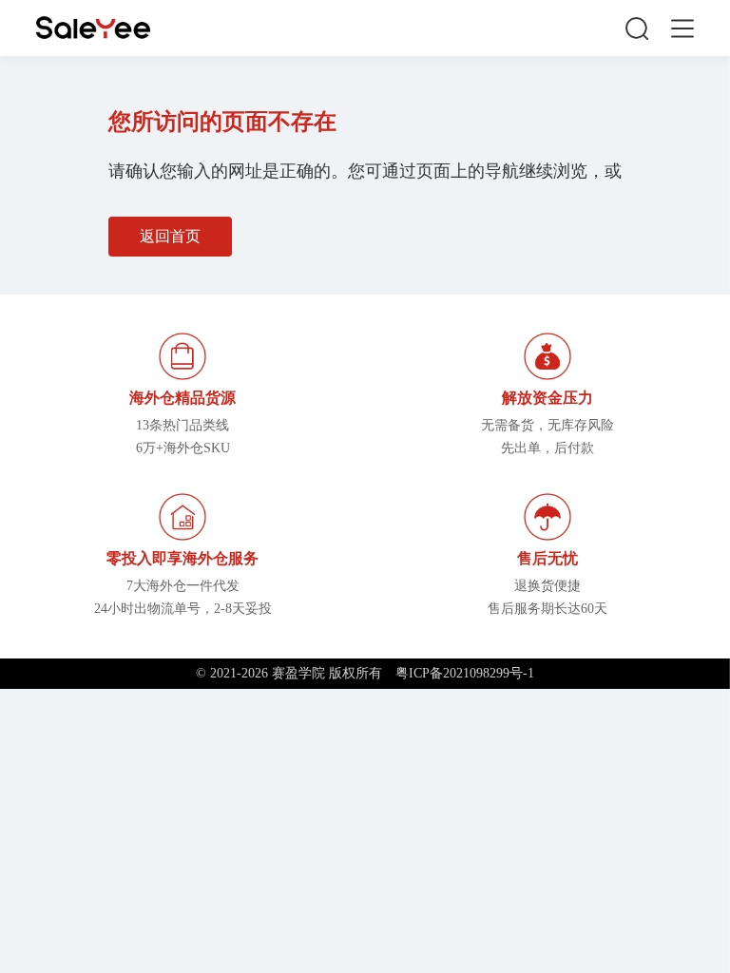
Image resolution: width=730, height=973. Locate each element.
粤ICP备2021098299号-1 (464, 673)
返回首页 (170, 236)
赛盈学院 (93, 28)
